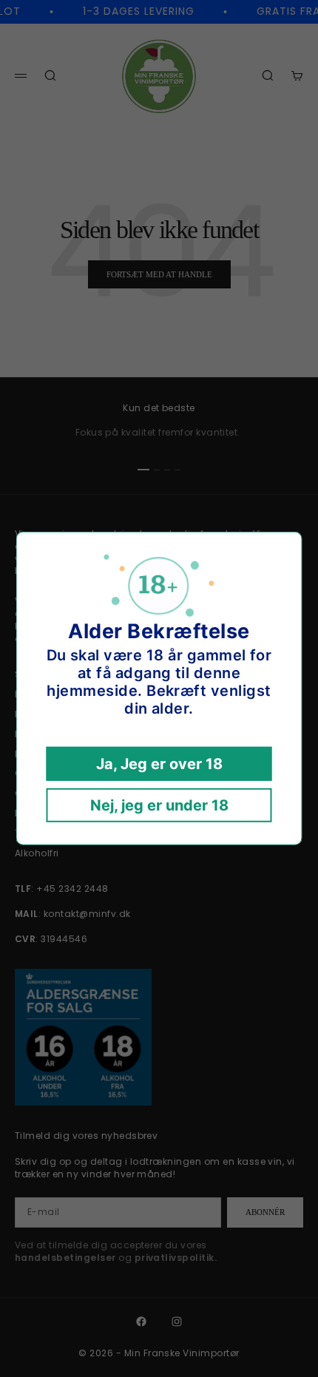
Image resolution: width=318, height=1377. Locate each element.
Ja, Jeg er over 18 (159, 764)
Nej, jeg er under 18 (159, 805)
